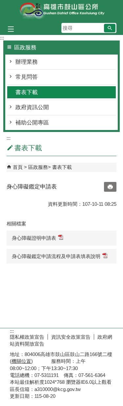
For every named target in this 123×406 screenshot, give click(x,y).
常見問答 (26, 77)
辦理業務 (26, 62)
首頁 (18, 167)
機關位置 (21, 361)
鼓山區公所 (61, 11)
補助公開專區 (32, 123)
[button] (109, 28)
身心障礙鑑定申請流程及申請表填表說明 (56, 256)
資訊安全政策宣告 (71, 337)
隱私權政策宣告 (27, 337)
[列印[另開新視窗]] (110, 187)
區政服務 (38, 167)
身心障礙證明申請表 (34, 238)
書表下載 (26, 92)
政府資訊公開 (32, 107)
